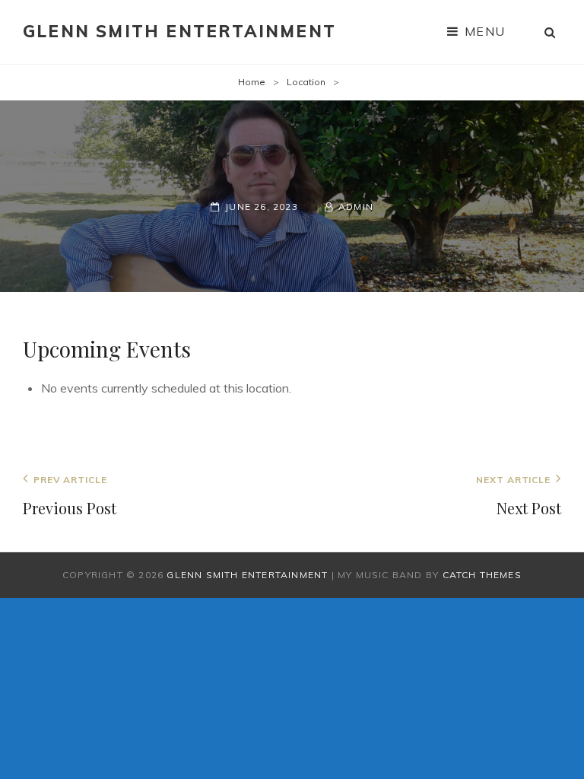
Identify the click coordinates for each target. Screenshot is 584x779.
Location (306, 81)
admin (355, 206)
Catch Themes (482, 574)
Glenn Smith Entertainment (179, 31)
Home (251, 81)
